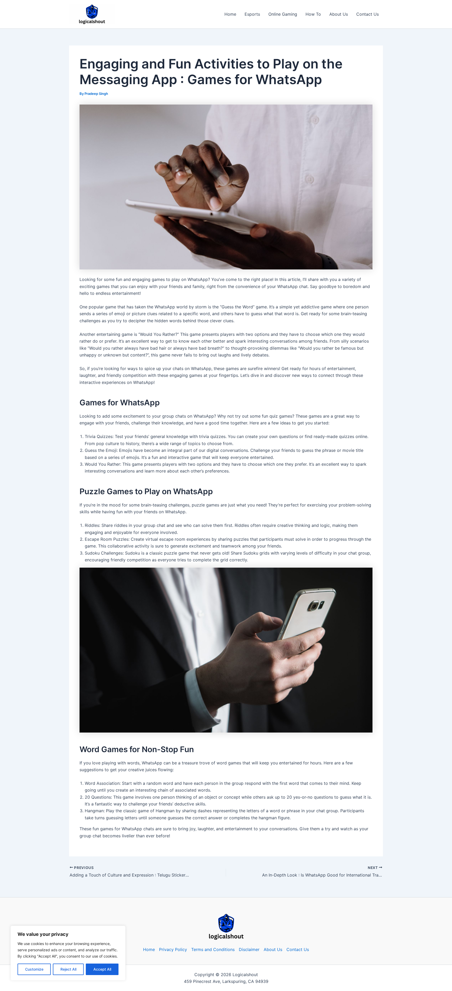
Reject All (68, 969)
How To (313, 14)
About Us (338, 14)
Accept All (102, 969)
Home (230, 14)
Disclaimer (249, 949)
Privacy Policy (173, 949)
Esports (252, 14)
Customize (34, 969)
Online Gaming (282, 14)
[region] (68, 953)
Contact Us (367, 14)
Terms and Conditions (213, 949)
